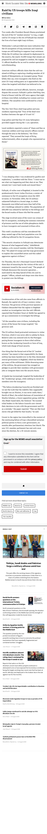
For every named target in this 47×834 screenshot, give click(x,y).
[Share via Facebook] (5, 27)
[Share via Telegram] (24, 27)
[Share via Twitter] (11, 27)
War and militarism (23, 511)
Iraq (35, 511)
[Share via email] (30, 27)
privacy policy (36, 459)
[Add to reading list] (42, 27)
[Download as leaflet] (36, 27)
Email (6, 443)
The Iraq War (7, 516)
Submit (23, 469)
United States (29, 505)
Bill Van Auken (6, 18)
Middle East (7, 505)
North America (8, 511)
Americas (18, 505)
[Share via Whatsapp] (17, 27)
